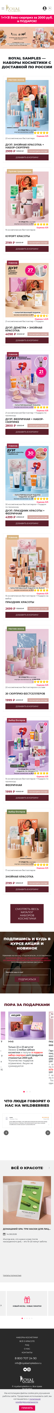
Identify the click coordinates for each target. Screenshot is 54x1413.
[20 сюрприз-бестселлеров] (27, 656)
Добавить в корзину (27, 157)
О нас (27, 1349)
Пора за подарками (27, 1004)
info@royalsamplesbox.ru (27, 1363)
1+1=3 (10, 1041)
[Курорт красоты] (27, 198)
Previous (6, 1132)
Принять (27, 1408)
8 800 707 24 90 (26, 1358)
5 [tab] (31, 1318)
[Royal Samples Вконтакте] (25, 1369)
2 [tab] (27, 1091)
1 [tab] (24, 1091)
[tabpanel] (27, 1046)
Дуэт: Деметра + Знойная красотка (23, 329)
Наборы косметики (27, 1337)
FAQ (27, 1345)
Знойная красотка (19, 876)
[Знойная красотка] (27, 839)
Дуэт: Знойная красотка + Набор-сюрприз (24, 146)
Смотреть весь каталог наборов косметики (27, 913)
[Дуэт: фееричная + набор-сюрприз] (27, 381)
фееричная (13, 785)
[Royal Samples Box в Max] (29, 1369)
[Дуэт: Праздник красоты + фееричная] (27, 473)
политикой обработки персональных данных (27, 958)
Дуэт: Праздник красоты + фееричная (25, 512)
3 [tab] (30, 1091)
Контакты (27, 1352)
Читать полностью (12, 1275)
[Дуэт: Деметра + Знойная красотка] (27, 290)
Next (47, 1132)
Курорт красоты (17, 236)
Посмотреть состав (38, 151)
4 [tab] (29, 1318)
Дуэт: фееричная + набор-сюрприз (24, 420)
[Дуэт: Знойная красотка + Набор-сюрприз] (27, 107)
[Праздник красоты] (27, 564)
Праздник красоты (19, 602)
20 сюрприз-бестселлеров (25, 693)
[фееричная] (27, 747)
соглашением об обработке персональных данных (27, 960)
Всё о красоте (27, 1168)
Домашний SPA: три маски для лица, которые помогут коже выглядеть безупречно (27, 1229)
